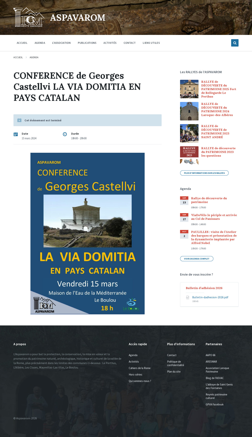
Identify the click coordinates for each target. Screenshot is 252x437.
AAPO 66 (210, 355)
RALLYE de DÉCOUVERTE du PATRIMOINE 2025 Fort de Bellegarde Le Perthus (218, 89)
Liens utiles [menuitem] (151, 43)
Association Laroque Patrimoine (217, 369)
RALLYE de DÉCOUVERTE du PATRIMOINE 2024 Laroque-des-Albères (217, 109)
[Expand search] (235, 43)
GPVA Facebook (215, 404)
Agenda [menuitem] (40, 43)
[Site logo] (28, 26)
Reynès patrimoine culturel (216, 396)
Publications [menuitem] (87, 43)
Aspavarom (78, 17)
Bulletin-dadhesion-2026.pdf (210, 297)
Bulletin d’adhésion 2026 (204, 288)
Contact (172, 355)
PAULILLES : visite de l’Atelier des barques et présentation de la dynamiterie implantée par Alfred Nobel (214, 237)
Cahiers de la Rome (140, 368)
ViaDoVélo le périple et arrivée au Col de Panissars (214, 217)
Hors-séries (135, 374)
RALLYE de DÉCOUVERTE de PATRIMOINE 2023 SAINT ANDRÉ (215, 131)
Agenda (34, 57)
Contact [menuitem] (130, 43)
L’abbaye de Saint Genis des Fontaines (219, 386)
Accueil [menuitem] (22, 43)
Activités (134, 361)
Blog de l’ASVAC (215, 378)
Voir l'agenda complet (196, 258)
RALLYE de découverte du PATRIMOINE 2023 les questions (218, 151)
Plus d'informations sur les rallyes (204, 173)
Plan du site (174, 371)
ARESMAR (211, 361)
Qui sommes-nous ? (140, 381)
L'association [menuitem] (61, 43)
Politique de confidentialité (175, 363)
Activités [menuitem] (109, 43)
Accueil (18, 57)
